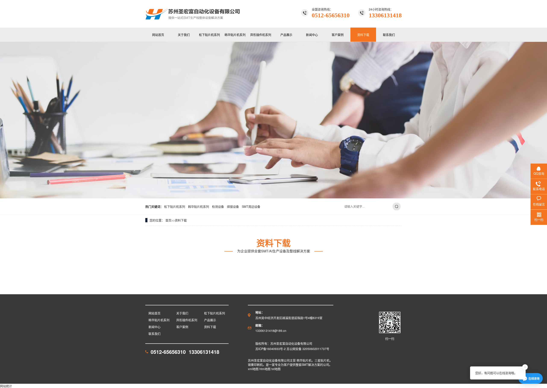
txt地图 (276, 369)
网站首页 (158, 34)
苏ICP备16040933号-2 (270, 349)
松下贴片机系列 (209, 34)
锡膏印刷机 (255, 364)
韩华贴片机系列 (235, 34)
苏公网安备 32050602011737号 (308, 349)
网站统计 (6, 386)
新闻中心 (312, 34)
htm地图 (265, 369)
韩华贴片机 (304, 360)
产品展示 (286, 34)
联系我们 (389, 34)
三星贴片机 (322, 360)
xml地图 (253, 369)
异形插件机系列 (260, 34)
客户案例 (338, 34)
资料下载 (363, 34)
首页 (168, 220)
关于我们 (184, 34)
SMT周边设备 (251, 206)
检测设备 (218, 206)
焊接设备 (233, 206)
